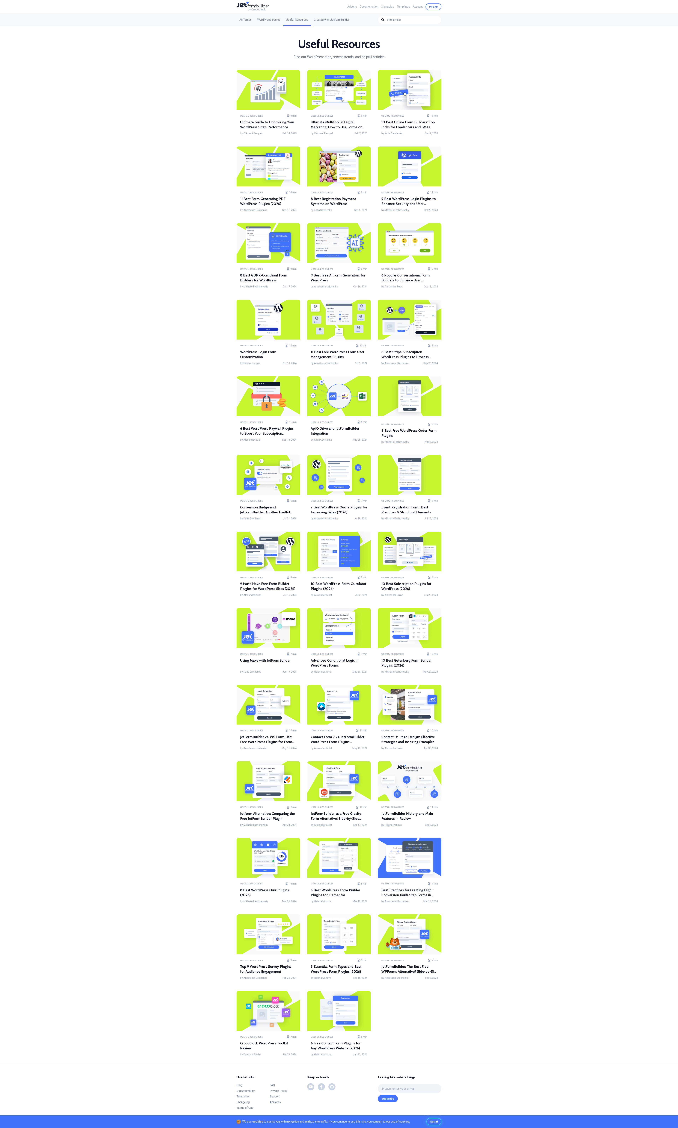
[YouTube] (310, 1086)
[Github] (331, 1086)
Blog (239, 1085)
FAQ (272, 1085)
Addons (352, 6)
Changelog (387, 6)
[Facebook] (321, 1086)
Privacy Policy (278, 1090)
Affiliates (275, 1102)
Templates (403, 6)
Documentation (369, 6)
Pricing (433, 6)
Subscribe (387, 1098)
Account (418, 6)
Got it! (434, 1121)
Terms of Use (245, 1107)
